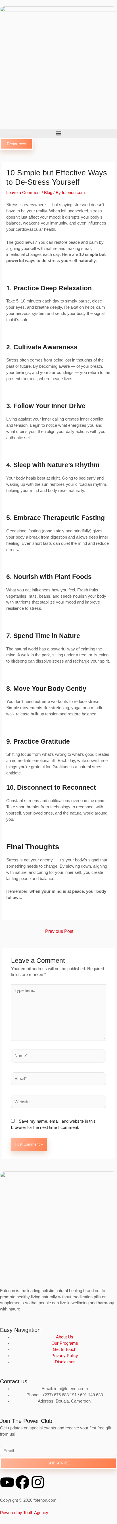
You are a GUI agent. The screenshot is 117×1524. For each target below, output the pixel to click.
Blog (48, 192)
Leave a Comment (23, 192)
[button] (58, 133)
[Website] (58, 1103)
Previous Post (59, 931)
